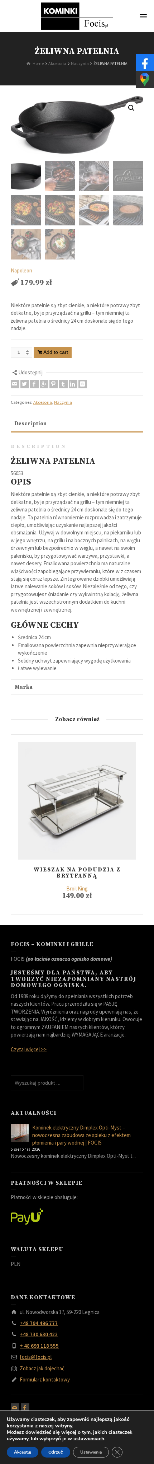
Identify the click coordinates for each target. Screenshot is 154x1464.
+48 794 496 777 (39, 1323)
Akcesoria (42, 402)
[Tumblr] (63, 384)
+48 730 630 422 (39, 1334)
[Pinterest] (53, 384)
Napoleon (21, 270)
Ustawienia (91, 1452)
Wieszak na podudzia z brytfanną (77, 873)
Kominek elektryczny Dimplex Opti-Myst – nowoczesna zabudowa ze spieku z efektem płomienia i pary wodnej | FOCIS (81, 1135)
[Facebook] (34, 384)
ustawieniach (88, 1439)
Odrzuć (55, 1452)
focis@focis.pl (36, 1356)
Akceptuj (22, 1452)
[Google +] (44, 384)
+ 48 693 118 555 (39, 1345)
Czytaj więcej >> (29, 1049)
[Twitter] (24, 384)
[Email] (15, 384)
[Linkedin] (73, 384)
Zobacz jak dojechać (42, 1368)
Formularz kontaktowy (45, 1379)
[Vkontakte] (82, 384)
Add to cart (55, 352)
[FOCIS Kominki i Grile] (77, 15)
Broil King (77, 888)
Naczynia (63, 402)
